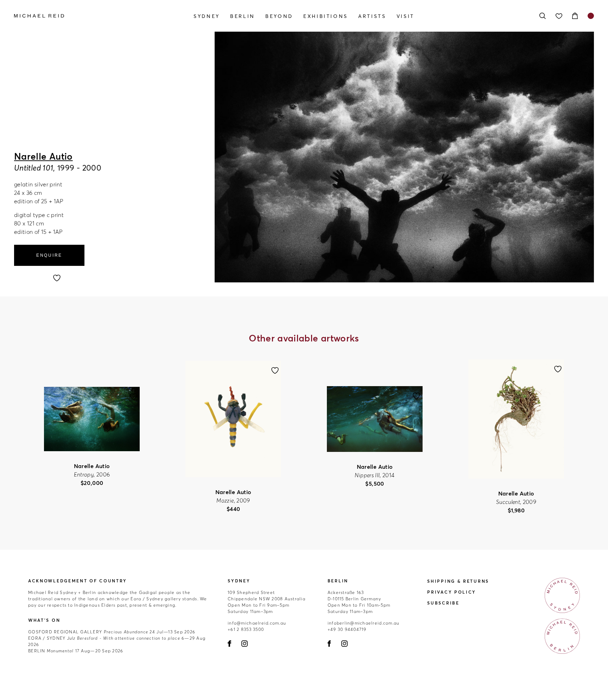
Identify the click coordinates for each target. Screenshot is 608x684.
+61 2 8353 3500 (246, 629)
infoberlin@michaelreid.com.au (364, 623)
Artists (372, 16)
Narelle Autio (43, 156)
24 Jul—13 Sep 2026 (111, 631)
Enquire (49, 255)
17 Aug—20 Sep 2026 (75, 650)
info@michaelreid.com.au (257, 623)
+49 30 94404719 (347, 629)
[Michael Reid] (101, 16)
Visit (405, 16)
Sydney (207, 16)
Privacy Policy (451, 592)
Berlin (242, 16)
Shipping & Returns (458, 581)
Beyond (279, 16)
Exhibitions (325, 16)
